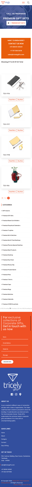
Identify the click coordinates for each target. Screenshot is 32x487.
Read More (12, 99)
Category (4, 439)
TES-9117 (6, 124)
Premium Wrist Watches (9, 235)
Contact (3, 442)
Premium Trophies (7, 230)
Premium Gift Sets (7, 215)
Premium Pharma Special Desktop (12, 245)
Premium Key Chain (8, 260)
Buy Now (20, 99)
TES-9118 (6, 155)
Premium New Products (9, 250)
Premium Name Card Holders (10, 220)
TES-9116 (6, 94)
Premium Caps (6, 284)
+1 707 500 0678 (16, 50)
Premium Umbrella (7, 299)
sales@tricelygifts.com (16, 54)
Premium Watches (7, 294)
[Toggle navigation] (23, 2)
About (3, 436)
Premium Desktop (7, 255)
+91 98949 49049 (16, 47)
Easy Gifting (5, 445)
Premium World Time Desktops (11, 240)
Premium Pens (6, 274)
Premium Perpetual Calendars (11, 225)
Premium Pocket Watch (9, 269)
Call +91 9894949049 (16, 14)
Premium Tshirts (7, 279)
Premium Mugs (6, 289)
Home (3, 432)
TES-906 (6, 186)
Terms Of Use (27, 484)
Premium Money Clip (8, 265)
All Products (6, 210)
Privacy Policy (18, 484)
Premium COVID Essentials (10, 304)
